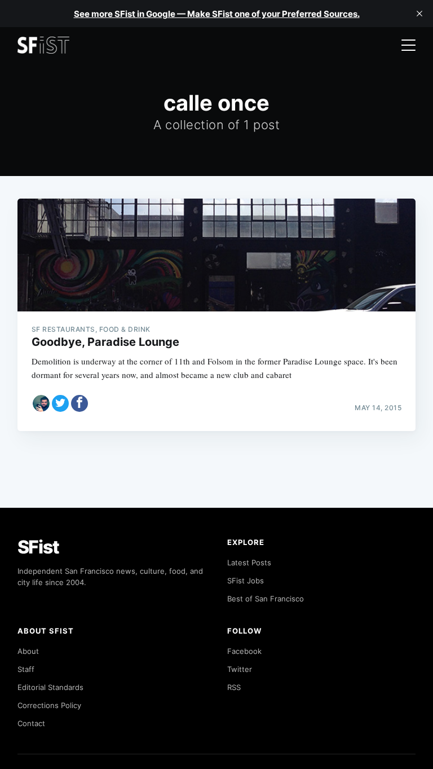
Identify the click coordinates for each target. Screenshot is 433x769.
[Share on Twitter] (60, 403)
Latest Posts (249, 562)
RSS (234, 687)
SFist (38, 547)
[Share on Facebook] (79, 403)
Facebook (244, 651)
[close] (419, 14)
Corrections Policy (49, 705)
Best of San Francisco (265, 598)
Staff (25, 669)
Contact (31, 723)
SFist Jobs (245, 580)
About (28, 651)
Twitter (239, 669)
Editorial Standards (50, 687)
